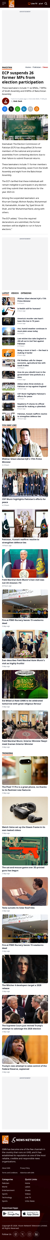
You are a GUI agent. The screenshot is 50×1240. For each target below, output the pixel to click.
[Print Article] (36, 108)
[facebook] (4, 109)
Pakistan (37, 67)
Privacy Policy (25, 1168)
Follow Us (6, 1234)
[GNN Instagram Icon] (29, 1234)
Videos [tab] (15, 293)
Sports (5, 1194)
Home (28, 67)
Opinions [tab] (26, 293)
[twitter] (11, 109)
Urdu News (30, 1201)
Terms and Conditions (10, 1173)
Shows (28, 1190)
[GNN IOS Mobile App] (31, 1214)
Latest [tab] (5, 293)
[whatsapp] (17, 109)
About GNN (6, 1168)
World (4, 1187)
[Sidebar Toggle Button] (4, 3)
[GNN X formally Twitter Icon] (22, 1234)
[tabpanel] (25, 359)
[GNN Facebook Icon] (15, 1234)
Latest (27, 1187)
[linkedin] (24, 109)
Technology (7, 1197)
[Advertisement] (25, 38)
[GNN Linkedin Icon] (36, 1234)
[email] (30, 109)
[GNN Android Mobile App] (11, 1214)
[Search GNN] (46, 4)
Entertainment (8, 1190)
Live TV (28, 1197)
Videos (28, 1194)
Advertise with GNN (27, 1173)
